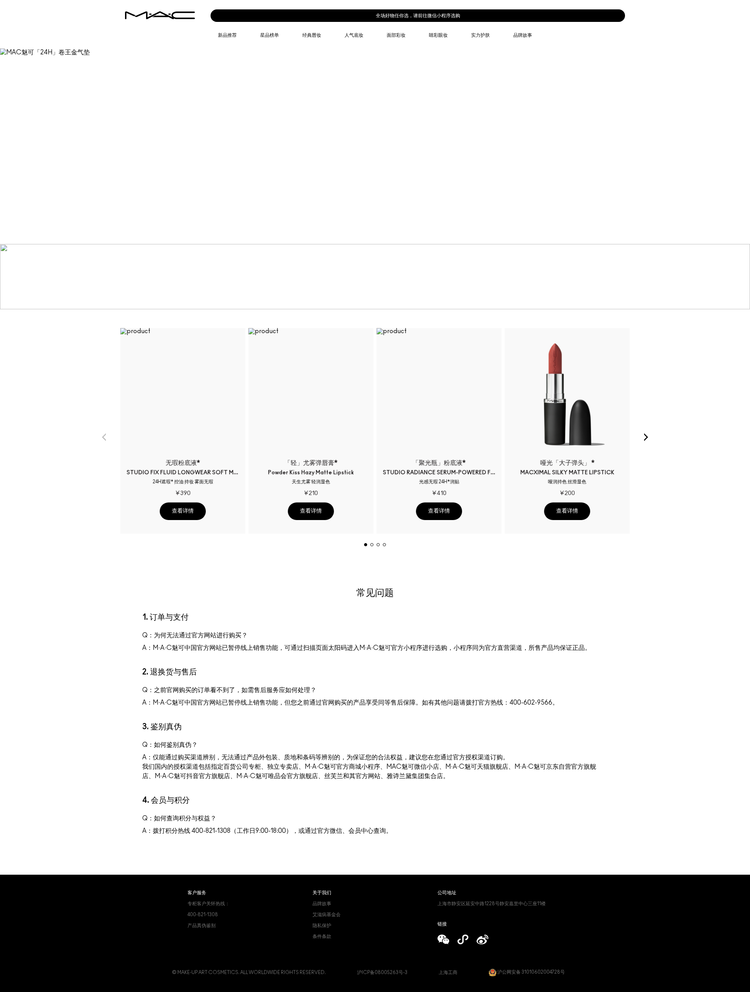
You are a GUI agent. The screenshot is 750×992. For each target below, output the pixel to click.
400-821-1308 (203, 914)
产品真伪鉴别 (202, 925)
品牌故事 (321, 903)
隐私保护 (321, 925)
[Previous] (104, 437)
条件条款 (321, 936)
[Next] (646, 437)
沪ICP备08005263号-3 (382, 972)
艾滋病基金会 (326, 914)
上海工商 (448, 972)
